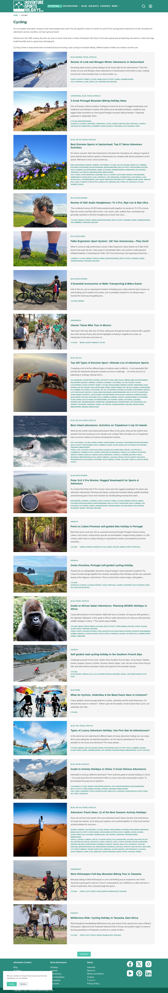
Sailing (121, 397)
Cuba (115, 842)
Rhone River (138, 179)
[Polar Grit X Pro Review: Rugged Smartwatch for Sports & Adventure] (40, 492)
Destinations (70, 6)
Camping (74, 258)
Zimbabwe (81, 636)
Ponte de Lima (124, 124)
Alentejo (74, 124)
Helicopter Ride (97, 387)
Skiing (117, 79)
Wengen (113, 82)
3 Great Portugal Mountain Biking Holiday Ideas (98, 100)
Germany (101, 844)
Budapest (95, 842)
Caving (138, 382)
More (115, 6)
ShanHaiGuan (131, 791)
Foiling (130, 385)
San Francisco (131, 849)
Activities (53, 6)
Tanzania (114, 634)
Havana (116, 844)
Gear (78, 198)
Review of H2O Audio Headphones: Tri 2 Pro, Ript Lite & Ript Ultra (109, 202)
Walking (94, 222)
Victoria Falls (132, 634)
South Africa (104, 634)
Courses (105, 6)
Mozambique (145, 631)
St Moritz (83, 182)
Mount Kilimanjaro (110, 891)
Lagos (108, 124)
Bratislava (79, 842)
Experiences (76, 320)
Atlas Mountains (119, 839)
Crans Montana (87, 175)
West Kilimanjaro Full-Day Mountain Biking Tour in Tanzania (106, 874)
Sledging (136, 400)
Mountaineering (110, 167)
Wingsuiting (94, 407)
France (78, 674)
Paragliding (135, 167)
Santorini (98, 459)
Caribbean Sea (86, 452)
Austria (130, 839)
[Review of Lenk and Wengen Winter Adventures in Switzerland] (40, 69)
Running (127, 220)
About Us (91, 971)
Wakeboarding (96, 172)
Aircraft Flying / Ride (109, 380)
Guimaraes (100, 124)
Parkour (129, 395)
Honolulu (88, 455)
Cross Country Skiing (80, 79)
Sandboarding (131, 397)
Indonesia (108, 455)
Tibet (76, 794)
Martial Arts (109, 786)
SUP (136, 170)
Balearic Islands (102, 450)
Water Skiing (138, 404)
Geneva (129, 175)
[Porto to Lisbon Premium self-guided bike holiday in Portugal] (40, 534)
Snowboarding (127, 79)
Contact (90, 977)
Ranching (93, 397)
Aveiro (82, 547)
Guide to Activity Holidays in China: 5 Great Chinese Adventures (108, 769)
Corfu (102, 842)
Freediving (138, 385)
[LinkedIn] (148, 973)
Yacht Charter (143, 750)
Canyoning (104, 165)
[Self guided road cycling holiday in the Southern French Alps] (40, 663)
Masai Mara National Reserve (126, 631)
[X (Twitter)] (139, 964)
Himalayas (112, 791)
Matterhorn (115, 179)
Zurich (81, 184)
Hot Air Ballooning (130, 387)
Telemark (82, 404)
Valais (140, 182)
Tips (77, 726)
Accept (11, 984)
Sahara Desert (91, 634)
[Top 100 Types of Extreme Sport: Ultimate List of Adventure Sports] (40, 382)
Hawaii (80, 455)
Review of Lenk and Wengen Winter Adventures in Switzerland (107, 62)
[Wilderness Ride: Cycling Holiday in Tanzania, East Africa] (40, 924)
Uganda (122, 634)
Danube (128, 842)
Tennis (82, 508)
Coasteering (76, 385)
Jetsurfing (111, 390)
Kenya (79, 631)
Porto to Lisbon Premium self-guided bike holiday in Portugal (107, 526)
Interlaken (87, 177)
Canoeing (107, 382)
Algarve (82, 124)
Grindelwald (76, 177)
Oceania (113, 457)
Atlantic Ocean (87, 450)
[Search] (143, 6)
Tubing (98, 404)
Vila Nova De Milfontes (80, 587)
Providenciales (77, 459)
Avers (77, 175)
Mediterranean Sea (88, 457)
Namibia (74, 634)
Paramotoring (108, 395)
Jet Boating (95, 390)
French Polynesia (138, 452)
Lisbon (114, 124)
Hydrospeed (144, 387)
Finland (81, 844)
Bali (112, 450)
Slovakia (142, 849)
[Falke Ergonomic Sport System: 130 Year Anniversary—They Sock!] (40, 248)
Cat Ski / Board (128, 382)
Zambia (73, 636)
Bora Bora (119, 450)
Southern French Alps (136, 674)
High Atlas (124, 844)
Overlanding (76, 395)
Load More (84, 954)
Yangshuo (83, 794)
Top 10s (79, 140)
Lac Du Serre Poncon (103, 674)
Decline (23, 984)
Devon (134, 842)
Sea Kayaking (87, 400)
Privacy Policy (93, 984)
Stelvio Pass (93, 182)
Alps (73, 82)
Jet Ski (103, 390)
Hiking (99, 79)
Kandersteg (125, 177)
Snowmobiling (111, 402)
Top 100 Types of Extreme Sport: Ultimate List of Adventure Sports (110, 362)
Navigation (143, 392)
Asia (79, 450)
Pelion (90, 849)
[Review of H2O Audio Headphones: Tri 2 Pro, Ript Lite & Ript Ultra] (40, 210)
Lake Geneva (136, 177)
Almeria (87, 839)
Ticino (122, 182)
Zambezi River (144, 634)
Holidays (94, 6)
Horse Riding (116, 387)
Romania (107, 849)
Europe (113, 175)
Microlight (79, 392)
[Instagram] (148, 964)
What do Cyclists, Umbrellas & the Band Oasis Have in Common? (109, 695)
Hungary (133, 844)
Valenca (109, 126)
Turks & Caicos (135, 459)
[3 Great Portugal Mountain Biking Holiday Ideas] (40, 111)
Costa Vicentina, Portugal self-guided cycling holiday (102, 565)
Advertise (91, 967)
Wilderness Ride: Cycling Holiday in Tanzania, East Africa (104, 918)
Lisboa (109, 547)
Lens (97, 179)
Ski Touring (112, 400)
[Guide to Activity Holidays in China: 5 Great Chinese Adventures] (40, 779)
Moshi (99, 891)
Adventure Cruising (91, 380)
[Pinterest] (139, 973)
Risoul (123, 674)
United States (121, 852)
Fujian (91, 791)
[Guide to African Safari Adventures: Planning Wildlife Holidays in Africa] (40, 618)
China (77, 791)
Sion (77, 182)
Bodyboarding (141, 380)
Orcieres (116, 674)
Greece (74, 455)
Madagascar (108, 631)
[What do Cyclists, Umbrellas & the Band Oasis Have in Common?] (40, 701)
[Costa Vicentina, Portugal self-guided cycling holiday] (40, 574)
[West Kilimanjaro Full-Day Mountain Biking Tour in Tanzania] (40, 880)
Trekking (74, 172)
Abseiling (78, 380)
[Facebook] (130, 964)
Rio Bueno (88, 459)
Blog (84, 6)
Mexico (82, 342)
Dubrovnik (142, 842)
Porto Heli (98, 849)
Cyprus (121, 842)
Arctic (95, 839)
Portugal (134, 124)
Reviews (79, 57)
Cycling (93, 79)
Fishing (94, 442)
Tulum (102, 342)
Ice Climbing (141, 165)
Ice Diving (85, 390)
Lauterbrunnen (87, 179)
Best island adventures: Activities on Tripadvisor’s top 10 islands (109, 425)
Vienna (138, 852)
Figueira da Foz (99, 547)
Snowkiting (130, 170)
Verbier (74, 184)
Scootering (143, 397)
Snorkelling (76, 402)
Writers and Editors (95, 974)
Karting (120, 390)
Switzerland (104, 82)
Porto (128, 547)
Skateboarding (89, 170)
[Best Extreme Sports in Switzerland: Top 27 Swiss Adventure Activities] (40, 162)
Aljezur (90, 585)
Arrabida (91, 124)
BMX (72, 165)
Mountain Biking (84, 121)
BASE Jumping (124, 380)
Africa (73, 450)
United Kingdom (108, 852)
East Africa (91, 891)
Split (91, 852)
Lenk (86, 82)
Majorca (133, 455)
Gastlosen (121, 175)
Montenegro (101, 847)
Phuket (133, 457)
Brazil (127, 450)
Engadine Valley (102, 175)
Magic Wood (105, 179)
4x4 (72, 380)
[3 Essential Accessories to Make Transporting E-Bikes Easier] (40, 290)
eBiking (81, 220)
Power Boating (140, 395)
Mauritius (75, 457)
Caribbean (75, 452)
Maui (140, 455)
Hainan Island (101, 791)
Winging (85, 407)
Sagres (142, 124)
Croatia (108, 842)
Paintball (86, 395)
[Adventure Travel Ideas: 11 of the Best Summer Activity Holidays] (40, 830)
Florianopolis (91, 844)
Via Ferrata (84, 172)
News (83, 236)
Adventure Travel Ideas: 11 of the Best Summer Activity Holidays (108, 812)
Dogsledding (114, 385)
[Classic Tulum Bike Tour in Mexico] (40, 331)
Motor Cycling (91, 392)
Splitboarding (136, 402)
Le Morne (125, 455)
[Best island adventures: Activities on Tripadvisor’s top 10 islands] (40, 441)
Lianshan (121, 791)
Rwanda (81, 634)
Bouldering (80, 165)
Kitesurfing (84, 167)
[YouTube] (130, 973)
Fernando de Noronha (110, 452)
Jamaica (116, 455)
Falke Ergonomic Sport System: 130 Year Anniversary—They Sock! (110, 241)
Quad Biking (76, 397)
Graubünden (138, 175)
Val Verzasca (131, 182)
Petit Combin (127, 179)
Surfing (142, 170)
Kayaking (74, 167)
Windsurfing (108, 172)
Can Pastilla (136, 450)
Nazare (116, 547)
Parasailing (120, 395)
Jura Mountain (113, 177)
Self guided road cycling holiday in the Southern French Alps (106, 654)
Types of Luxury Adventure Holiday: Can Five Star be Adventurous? (110, 730)
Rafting (144, 167)
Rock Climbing (77, 170)
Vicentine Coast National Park (127, 126)
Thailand (125, 459)
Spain (103, 126)
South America (108, 459)
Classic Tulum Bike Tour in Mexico (91, 325)
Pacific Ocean (124, 457)
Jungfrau (79, 82)
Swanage (97, 852)
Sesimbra (96, 126)
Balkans (138, 839)
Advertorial (76, 96)
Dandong (84, 791)
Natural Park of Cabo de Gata (129, 847)
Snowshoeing (124, 402)
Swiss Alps (93, 82)
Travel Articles (90, 57)
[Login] (150, 6)
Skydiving (107, 170)
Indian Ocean (98, 455)
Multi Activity (108, 79)
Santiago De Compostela (81, 126)
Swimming (78, 222)
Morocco (111, 847)
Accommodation (57, 977)
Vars (73, 676)
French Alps (87, 674)
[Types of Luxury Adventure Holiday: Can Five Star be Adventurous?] (40, 738)
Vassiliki (131, 852)
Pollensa (141, 457)
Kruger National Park (92, 631)
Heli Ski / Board (123, 165)
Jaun (94, 177)
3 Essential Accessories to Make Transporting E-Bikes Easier (106, 283)
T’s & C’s (91, 980)
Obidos (123, 547)
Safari (137, 626)
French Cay (125, 452)
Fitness (88, 220)
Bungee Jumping (92, 165)
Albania (80, 839)
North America (92, 342)
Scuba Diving (76, 400)
